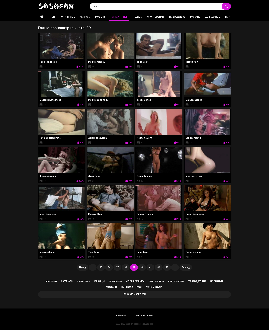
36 (109, 267)
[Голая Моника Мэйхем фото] (110, 46)
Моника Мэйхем (96, 62)
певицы (99, 281)
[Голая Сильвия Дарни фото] (207, 84)
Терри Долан (144, 100)
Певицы (137, 17)
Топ (52, 17)
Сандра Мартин (194, 138)
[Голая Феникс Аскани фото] (61, 160)
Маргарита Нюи (194, 176)
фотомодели (154, 287)
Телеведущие (177, 17)
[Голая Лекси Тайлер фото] (158, 160)
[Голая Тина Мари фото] (158, 46)
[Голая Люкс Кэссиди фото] (207, 236)
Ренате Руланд (145, 214)
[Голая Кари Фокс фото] (158, 236)
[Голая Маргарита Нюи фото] (207, 160)
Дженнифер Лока (97, 138)
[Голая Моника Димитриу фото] (110, 84)
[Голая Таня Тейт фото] (110, 236)
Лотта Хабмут (144, 138)
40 (142, 267)
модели (111, 286)
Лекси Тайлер (144, 176)
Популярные (67, 17)
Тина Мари (142, 62)
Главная (42, 17)
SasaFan (129, 324)
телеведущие (197, 281)
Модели (100, 17)
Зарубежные (212, 17)
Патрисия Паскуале (50, 138)
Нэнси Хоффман (48, 62)
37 (117, 267)
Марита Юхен (95, 214)
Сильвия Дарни (194, 100)
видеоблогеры (176, 281)
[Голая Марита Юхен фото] (110, 198)
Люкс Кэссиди (193, 252)
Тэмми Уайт (192, 62)
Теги (227, 17)
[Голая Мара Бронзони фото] (61, 198)
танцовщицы (156, 281)
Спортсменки (155, 17)
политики (216, 281)
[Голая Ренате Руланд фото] (158, 198)
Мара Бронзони (48, 214)
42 (158, 267)
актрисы (67, 281)
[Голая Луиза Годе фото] (110, 160)
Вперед (186, 267)
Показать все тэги (134, 294)
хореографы (83, 281)
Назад (82, 267)
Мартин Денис (47, 252)
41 (150, 267)
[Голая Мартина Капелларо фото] (61, 84)
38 (125, 267)
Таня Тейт (93, 252)
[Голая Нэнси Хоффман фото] (61, 46)
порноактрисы (131, 286)
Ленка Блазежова (195, 214)
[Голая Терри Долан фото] (158, 84)
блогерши (51, 281)
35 (101, 267)
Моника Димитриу (98, 100)
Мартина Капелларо (50, 100)
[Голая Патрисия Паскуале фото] (61, 122)
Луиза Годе (94, 176)
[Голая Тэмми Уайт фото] (207, 46)
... (93, 267)
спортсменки (135, 281)
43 (167, 267)
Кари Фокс (142, 252)
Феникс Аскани (48, 176)
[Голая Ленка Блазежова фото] (207, 198)
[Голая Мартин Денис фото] (61, 236)
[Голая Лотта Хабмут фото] (158, 122)
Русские (195, 17)
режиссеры (115, 281)
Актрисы (85, 17)
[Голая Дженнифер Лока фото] (110, 122)
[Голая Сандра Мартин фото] (207, 122)
